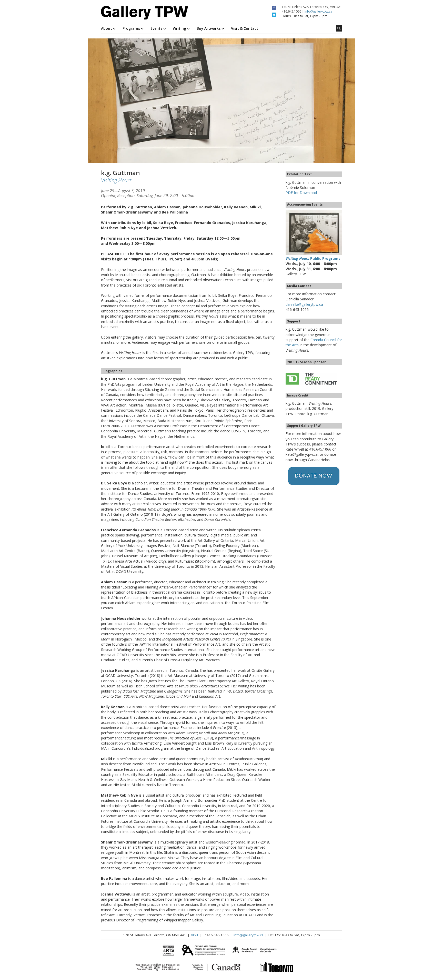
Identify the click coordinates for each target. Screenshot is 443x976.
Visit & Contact (244, 28)
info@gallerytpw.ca (318, 11)
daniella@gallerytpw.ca (304, 304)
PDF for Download (301, 192)
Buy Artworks (209, 28)
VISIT (194, 935)
